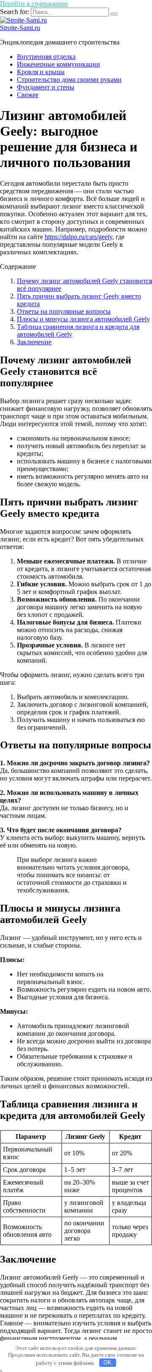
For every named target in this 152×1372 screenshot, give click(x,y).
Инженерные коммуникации (58, 64)
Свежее (27, 94)
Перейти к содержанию (34, 3)
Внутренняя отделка (46, 56)
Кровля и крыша (41, 71)
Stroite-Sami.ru (20, 27)
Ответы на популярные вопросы (64, 311)
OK (107, 1362)
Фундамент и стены (45, 87)
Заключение (34, 342)
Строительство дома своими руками (69, 79)
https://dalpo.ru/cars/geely (78, 236)
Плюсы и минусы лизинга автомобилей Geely (83, 319)
